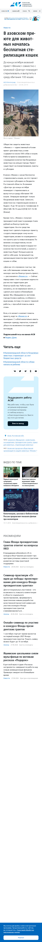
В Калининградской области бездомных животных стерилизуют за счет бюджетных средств (21, 355)
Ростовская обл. (18, 436)
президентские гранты (23, 442)
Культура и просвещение (29, 678)
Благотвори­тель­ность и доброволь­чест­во (26, 523)
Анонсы (6, 614)
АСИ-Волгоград (9, 82)
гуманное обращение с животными (21, 440)
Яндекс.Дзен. (11, 337)
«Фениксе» (23, 276)
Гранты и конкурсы (27, 567)
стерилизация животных (24, 445)
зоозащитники (9, 442)
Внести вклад (18, 423)
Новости (7, 28)
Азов (9, 436)
